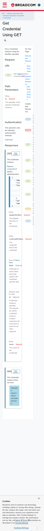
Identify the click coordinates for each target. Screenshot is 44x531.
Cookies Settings (21, 528)
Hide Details (15, 153)
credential (11, 169)
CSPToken (9, 140)
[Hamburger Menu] (5, 3)
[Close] (39, 498)
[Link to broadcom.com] (23, 5)
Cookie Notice (22, 523)
